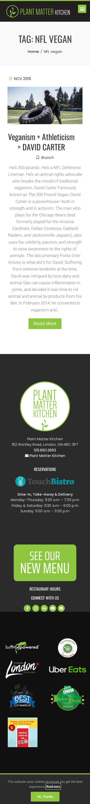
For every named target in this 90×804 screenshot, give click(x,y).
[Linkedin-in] (44, 608)
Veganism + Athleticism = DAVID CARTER (41, 142)
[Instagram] (35, 608)
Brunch (47, 157)
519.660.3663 (45, 450)
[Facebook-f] (27, 608)
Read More (45, 324)
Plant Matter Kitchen (46, 455)
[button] (82, 9)
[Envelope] (61, 608)
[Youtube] (52, 608)
